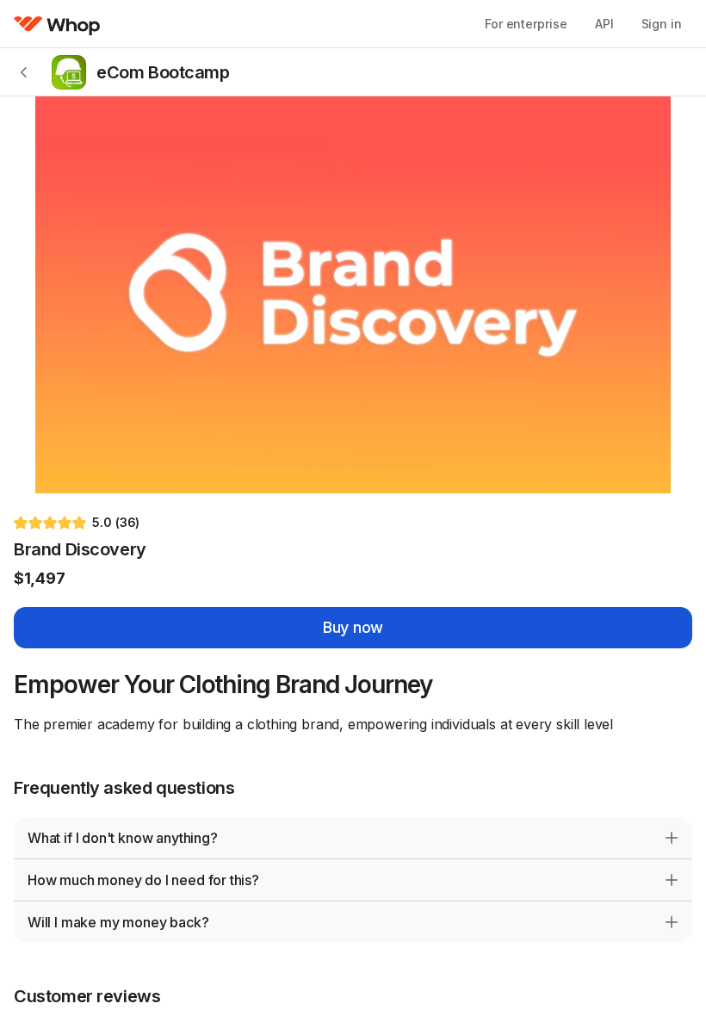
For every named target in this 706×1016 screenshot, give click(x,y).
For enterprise (526, 23)
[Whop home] (57, 24)
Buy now (353, 627)
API (604, 23)
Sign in (661, 23)
